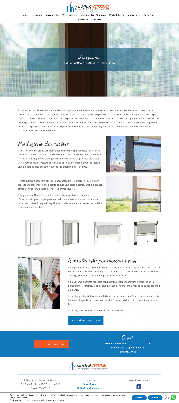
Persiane (83, 19)
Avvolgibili (149, 15)
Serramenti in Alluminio (93, 15)
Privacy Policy (89, 380)
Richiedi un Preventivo (86, 320)
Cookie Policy (89, 384)
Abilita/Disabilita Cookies (89, 388)
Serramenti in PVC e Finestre (61, 15)
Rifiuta (155, 397)
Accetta (139, 397)
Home (25, 15)
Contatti (96, 19)
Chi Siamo (37, 15)
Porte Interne (116, 15)
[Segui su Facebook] (138, 386)
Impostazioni (60, 400)
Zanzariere (134, 15)
